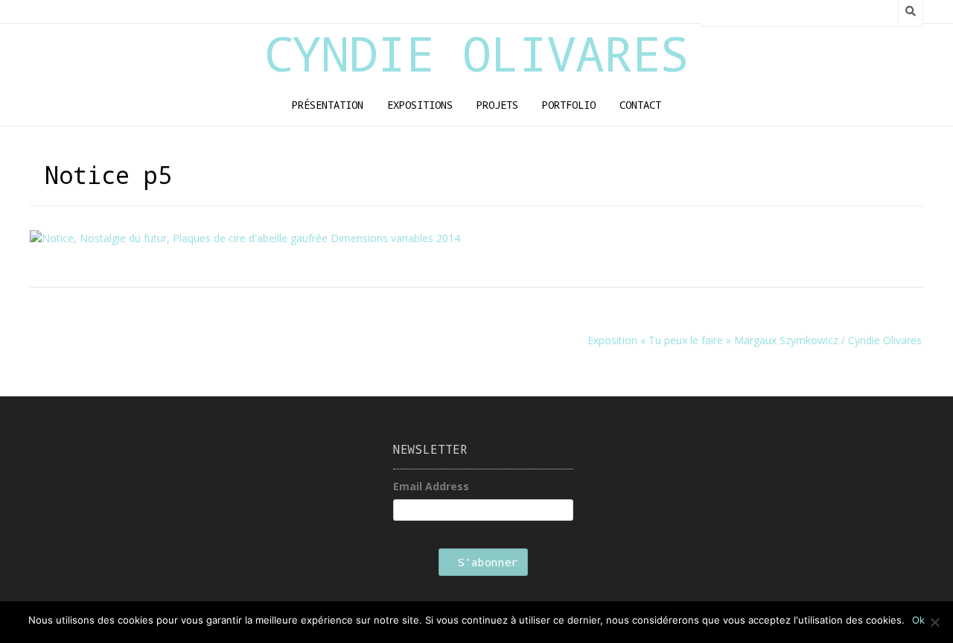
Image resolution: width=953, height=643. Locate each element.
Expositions (420, 105)
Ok (918, 620)
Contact (640, 105)
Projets (497, 105)
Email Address (431, 486)
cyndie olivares (476, 53)
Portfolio (569, 105)
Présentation (327, 105)
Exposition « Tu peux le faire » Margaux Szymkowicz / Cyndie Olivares (754, 340)
